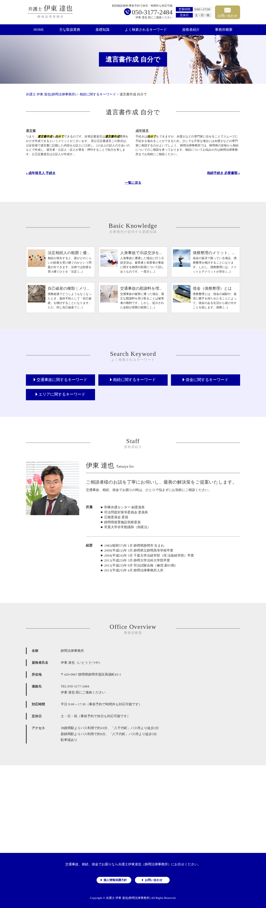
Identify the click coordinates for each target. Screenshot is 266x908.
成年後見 (142, 131)
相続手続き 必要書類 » (223, 173)
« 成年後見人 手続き (41, 173)
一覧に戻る (133, 183)
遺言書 (31, 131)
